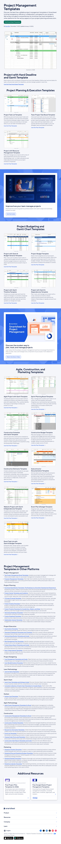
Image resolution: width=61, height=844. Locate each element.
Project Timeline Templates (12, 604)
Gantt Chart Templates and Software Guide (16, 682)
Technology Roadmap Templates (13, 613)
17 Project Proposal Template (12, 598)
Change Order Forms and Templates (14, 737)
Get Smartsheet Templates (12, 22)
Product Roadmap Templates (12, 616)
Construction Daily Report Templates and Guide (18, 741)
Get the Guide (11, 214)
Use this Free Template (10, 126)
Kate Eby (7, 26)
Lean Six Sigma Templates (11, 672)
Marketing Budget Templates (12, 758)
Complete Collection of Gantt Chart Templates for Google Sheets (23, 686)
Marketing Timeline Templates (13, 749)
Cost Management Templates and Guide (15, 659)
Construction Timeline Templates (13, 723)
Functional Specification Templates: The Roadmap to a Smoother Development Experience (30, 588)
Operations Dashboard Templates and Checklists (18, 632)
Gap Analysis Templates (11, 629)
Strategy (35, 798)
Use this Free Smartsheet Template (14, 84)
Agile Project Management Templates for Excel (17, 705)
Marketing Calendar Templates (13, 764)
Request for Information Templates (14, 730)
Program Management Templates (14, 579)
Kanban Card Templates (11, 696)
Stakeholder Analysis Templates (13, 620)
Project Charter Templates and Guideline (16, 593)
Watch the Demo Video (13, 357)
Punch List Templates (10, 733)
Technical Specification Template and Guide (16, 636)
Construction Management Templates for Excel (17, 716)
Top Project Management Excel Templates (16, 575)
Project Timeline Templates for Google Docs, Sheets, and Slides (22, 609)
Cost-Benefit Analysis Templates (13, 663)
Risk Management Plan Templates (14, 641)
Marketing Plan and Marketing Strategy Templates (18, 753)
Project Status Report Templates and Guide (16, 645)
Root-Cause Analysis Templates (13, 650)
